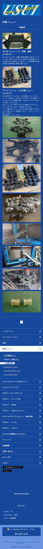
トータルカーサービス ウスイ (20, 542)
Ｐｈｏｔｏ (6, 440)
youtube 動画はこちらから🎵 (14, 434)
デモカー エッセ (10, 422)
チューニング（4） (11, 374)
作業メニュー (8, 349)
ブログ (5, 463)
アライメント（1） (11, 367)
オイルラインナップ (10, 387)
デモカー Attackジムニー (13, 411)
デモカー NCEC (9, 405)
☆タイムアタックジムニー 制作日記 (17, 416)
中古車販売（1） (10, 355)
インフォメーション (10, 337)
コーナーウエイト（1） (12, 371)
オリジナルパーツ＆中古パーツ (14, 381)
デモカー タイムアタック (12, 393)
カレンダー (6, 457)
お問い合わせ (7, 451)
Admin (29, 547)
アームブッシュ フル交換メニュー (18, 90)
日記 (4, 343)
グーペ (23, 547)
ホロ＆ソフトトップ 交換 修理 (17, 51)
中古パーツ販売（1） (11, 359)
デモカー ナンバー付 (11, 399)
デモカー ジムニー (10, 428)
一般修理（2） (9, 363)
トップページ (7, 331)
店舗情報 (6, 445)
